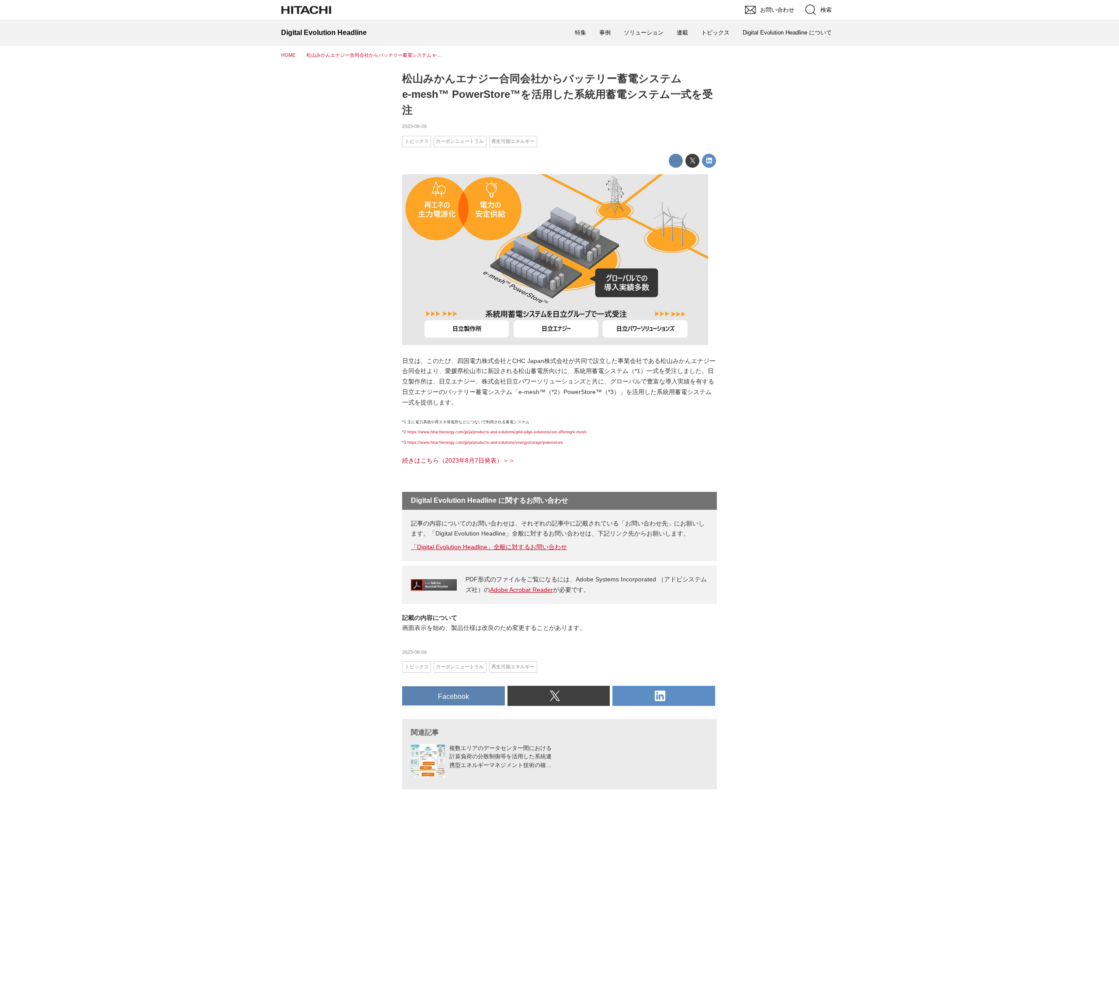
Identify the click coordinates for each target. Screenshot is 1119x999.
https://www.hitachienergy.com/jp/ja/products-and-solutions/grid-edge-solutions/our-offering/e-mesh (497, 432)
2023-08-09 (414, 126)
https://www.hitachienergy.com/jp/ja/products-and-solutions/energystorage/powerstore (485, 442)
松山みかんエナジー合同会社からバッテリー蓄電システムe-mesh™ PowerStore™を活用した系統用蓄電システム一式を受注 (557, 94)
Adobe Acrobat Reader (521, 589)
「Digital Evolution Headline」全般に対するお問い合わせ (489, 546)
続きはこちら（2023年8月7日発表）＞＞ (458, 460)
